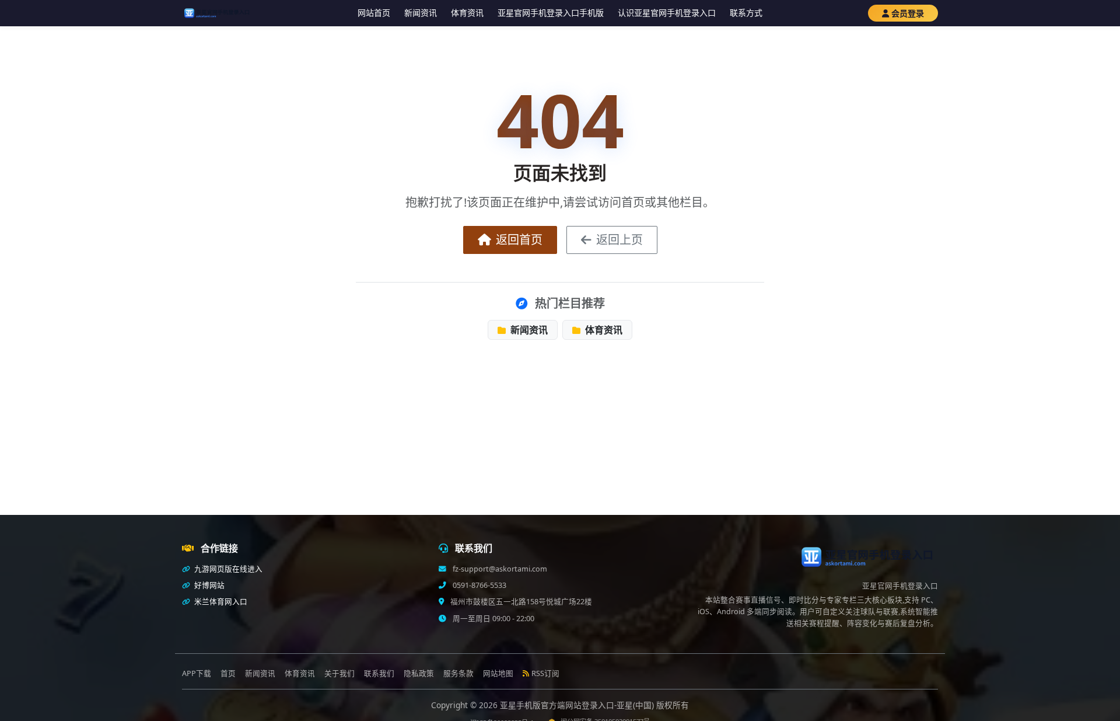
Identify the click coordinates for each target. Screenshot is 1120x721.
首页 (228, 673)
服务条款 (458, 673)
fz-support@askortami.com (499, 569)
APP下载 (196, 673)
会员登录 (907, 13)
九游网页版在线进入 (227, 569)
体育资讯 (467, 12)
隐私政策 (419, 673)
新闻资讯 (420, 12)
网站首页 (374, 12)
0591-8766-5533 (478, 585)
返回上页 (619, 240)
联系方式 (746, 12)
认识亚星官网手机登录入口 (667, 12)
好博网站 (208, 585)
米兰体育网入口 (219, 602)
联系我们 (379, 673)
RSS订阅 (545, 673)
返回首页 (519, 240)
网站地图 (498, 673)
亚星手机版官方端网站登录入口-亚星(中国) (578, 704)
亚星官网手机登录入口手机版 (551, 12)
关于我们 (339, 673)
